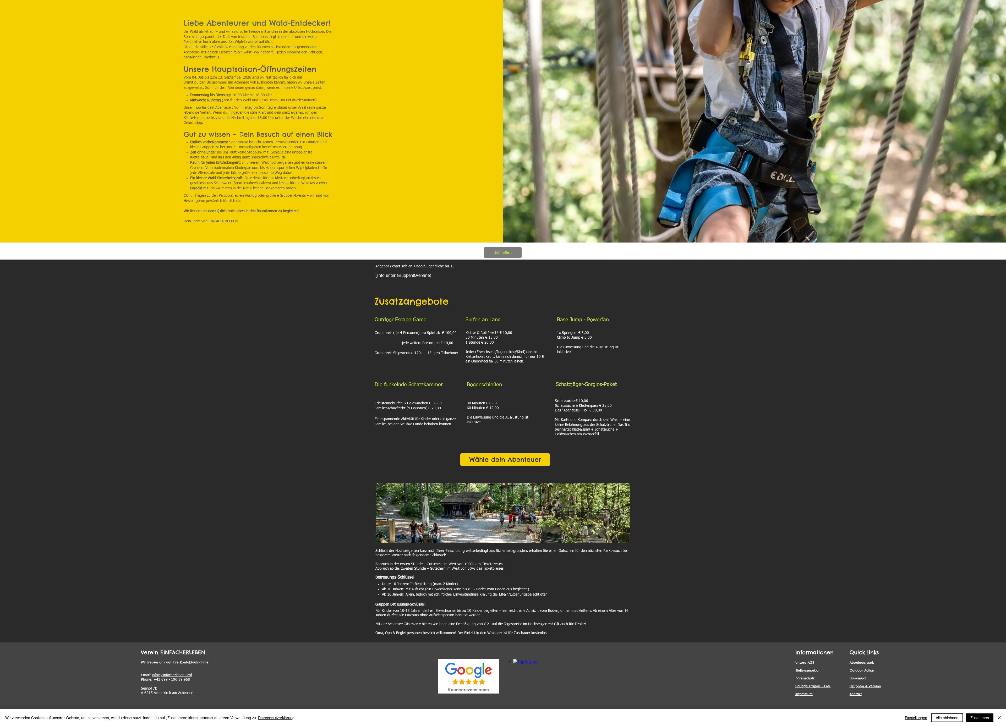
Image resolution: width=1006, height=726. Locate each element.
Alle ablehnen (947, 717)
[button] (503, 252)
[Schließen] (1000, 717)
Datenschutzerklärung (276, 717)
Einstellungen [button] (916, 717)
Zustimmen (979, 717)
